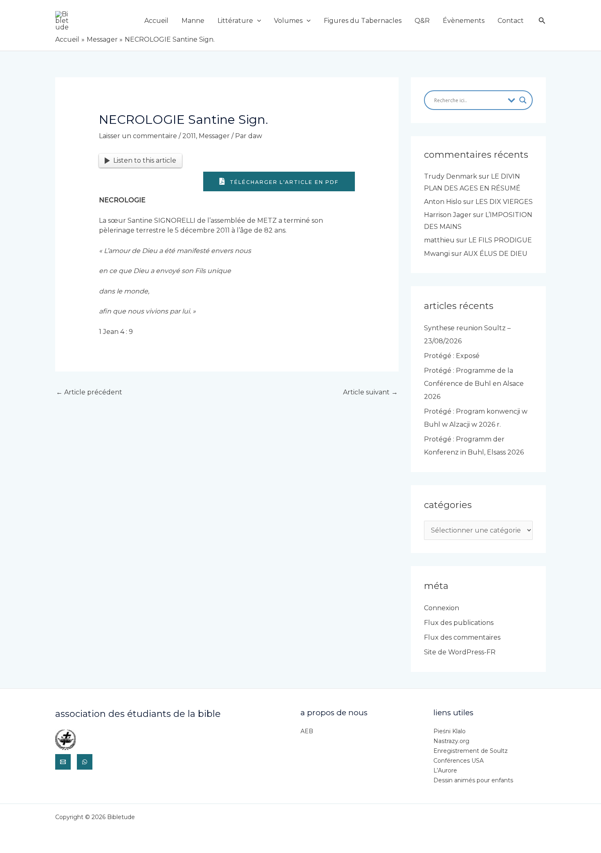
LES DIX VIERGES (504, 202)
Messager (214, 136)
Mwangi (437, 253)
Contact (511, 21)
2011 (189, 136)
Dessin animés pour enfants (473, 780)
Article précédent (89, 392)
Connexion (441, 608)
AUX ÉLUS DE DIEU (495, 253)
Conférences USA (458, 760)
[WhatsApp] (84, 762)
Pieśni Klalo (449, 731)
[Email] (63, 762)
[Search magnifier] (523, 100)
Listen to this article (144, 160)
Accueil (156, 21)
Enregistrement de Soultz (470, 750)
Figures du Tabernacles (362, 21)
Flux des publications (458, 623)
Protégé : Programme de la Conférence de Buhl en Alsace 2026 (474, 384)
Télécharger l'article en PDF (283, 182)
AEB (306, 731)
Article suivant (370, 392)
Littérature (235, 21)
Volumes (288, 21)
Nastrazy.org (451, 741)
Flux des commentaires (462, 637)
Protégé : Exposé (452, 356)
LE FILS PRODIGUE (500, 240)
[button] (257, 21)
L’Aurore (445, 770)
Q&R (422, 21)
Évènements (463, 21)
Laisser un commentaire (138, 136)
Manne (193, 21)
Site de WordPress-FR (460, 652)
